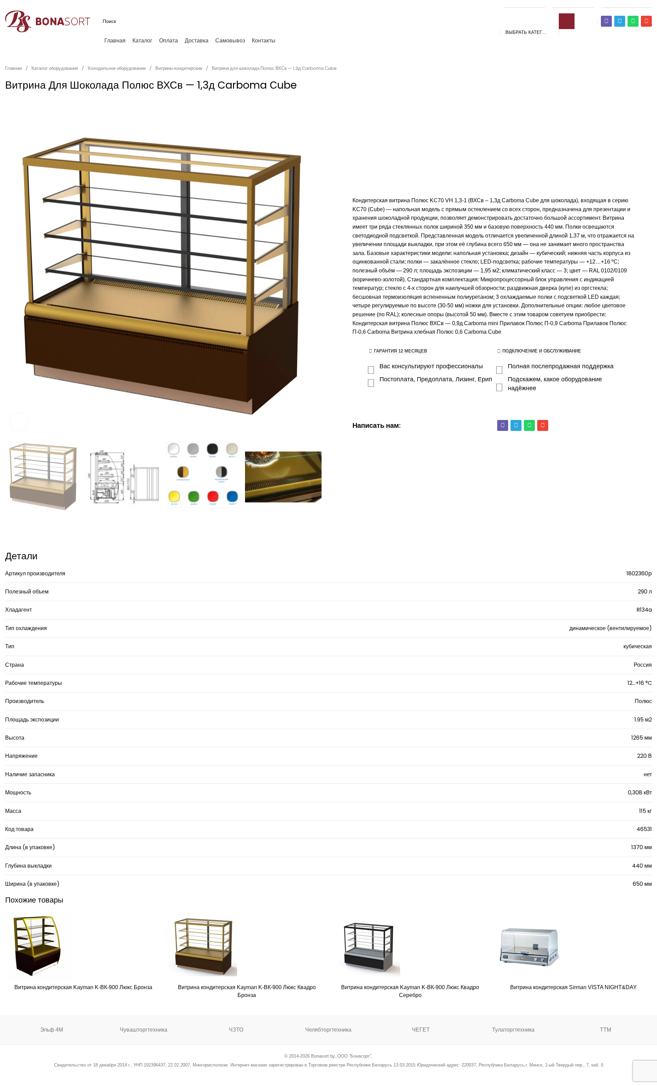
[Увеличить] (18, 421)
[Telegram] (619, 21)
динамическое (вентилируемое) (610, 628)
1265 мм (641, 738)
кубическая (637, 646)
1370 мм (641, 847)
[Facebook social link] (293, 1074)
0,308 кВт (640, 792)
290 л (645, 592)
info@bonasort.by (626, 4)
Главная (14, 68)
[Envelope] (646, 21)
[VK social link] (346, 1074)
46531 (644, 829)
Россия (643, 665)
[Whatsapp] (633, 21)
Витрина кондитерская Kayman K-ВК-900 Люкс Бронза (83, 987)
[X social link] (302, 1074)
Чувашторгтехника (143, 1030)
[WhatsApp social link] (337, 1074)
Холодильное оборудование (117, 68)
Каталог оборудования (55, 68)
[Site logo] (48, 21)
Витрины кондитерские (179, 68)
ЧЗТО (236, 1030)
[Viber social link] (363, 1074)
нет (648, 774)
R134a (644, 610)
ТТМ (605, 1030)
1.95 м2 (643, 720)
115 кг (645, 811)
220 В (644, 756)
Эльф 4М (51, 1030)
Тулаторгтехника (513, 1030)
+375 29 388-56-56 (524, 4)
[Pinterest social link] (319, 1074)
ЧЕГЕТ (421, 1030)
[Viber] (606, 21)
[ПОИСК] (567, 21)
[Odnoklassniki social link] (328, 1074)
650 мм (642, 884)
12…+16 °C (640, 683)
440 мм (642, 866)
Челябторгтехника (328, 1030)
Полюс (643, 701)
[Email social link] (311, 1074)
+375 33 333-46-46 (573, 4)
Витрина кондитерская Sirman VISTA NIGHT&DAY (573, 987)
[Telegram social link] (354, 1074)
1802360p (639, 573)
